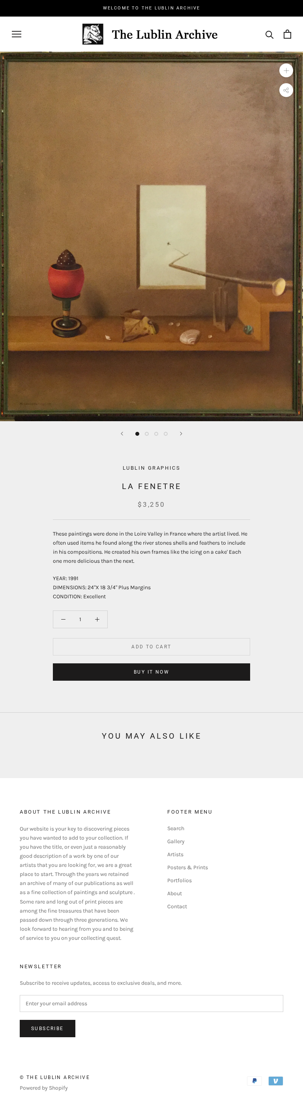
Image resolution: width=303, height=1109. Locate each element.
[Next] (181, 433)
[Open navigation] (16, 34)
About (174, 893)
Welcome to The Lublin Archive (151, 8)
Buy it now (151, 672)
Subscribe (47, 1028)
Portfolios (179, 880)
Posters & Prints (187, 867)
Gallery (176, 841)
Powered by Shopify (44, 1088)
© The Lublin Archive (55, 1077)
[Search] (270, 34)
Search (175, 828)
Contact (177, 906)
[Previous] (122, 433)
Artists (175, 854)
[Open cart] (287, 34)
